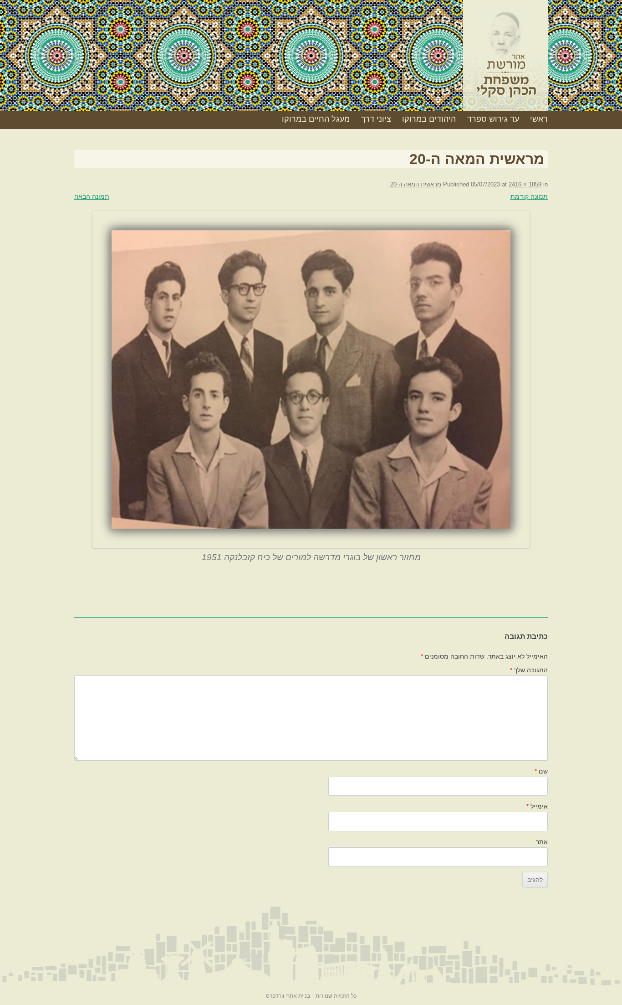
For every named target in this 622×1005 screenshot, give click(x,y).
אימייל (537, 806)
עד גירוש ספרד (493, 119)
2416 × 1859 (525, 184)
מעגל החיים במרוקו (316, 119)
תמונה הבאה (91, 196)
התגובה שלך (529, 670)
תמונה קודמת (529, 196)
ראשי (539, 119)
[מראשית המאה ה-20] (311, 379)
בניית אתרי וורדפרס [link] (288, 996)
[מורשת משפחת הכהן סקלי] (505, 59)
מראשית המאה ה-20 (415, 184)
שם (541, 771)
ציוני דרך (376, 119)
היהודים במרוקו (429, 119)
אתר (542, 841)
